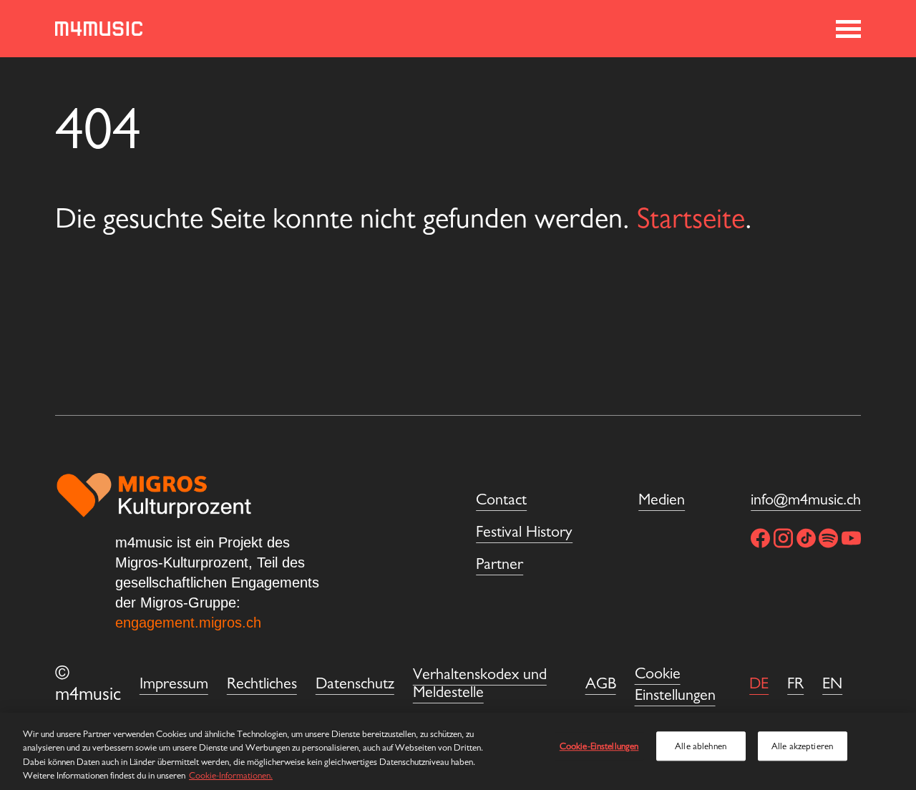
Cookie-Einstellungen (599, 746)
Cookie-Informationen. (231, 775)
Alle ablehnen (700, 746)
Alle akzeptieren (802, 746)
